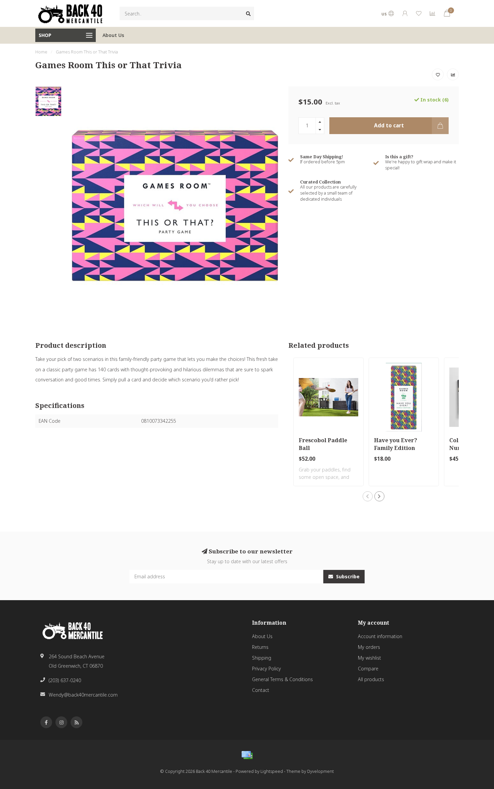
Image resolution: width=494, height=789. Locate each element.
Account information (380, 636)
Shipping (261, 658)
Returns (260, 647)
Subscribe (347, 576)
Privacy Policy (266, 668)
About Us (113, 35)
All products (371, 679)
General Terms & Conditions (282, 679)
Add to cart (389, 125)
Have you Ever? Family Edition (395, 444)
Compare (368, 668)
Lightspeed (271, 771)
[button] (368, 496)
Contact (260, 690)
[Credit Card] (247, 755)
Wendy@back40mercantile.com (83, 695)
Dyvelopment (320, 771)
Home (41, 52)
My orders (369, 647)
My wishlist (369, 658)
